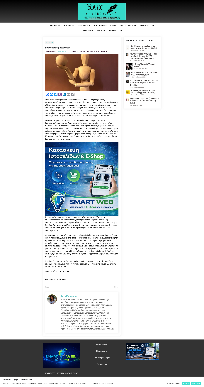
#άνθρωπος (91, 51)
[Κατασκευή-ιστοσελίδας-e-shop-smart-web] (81, 179)
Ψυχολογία (69, 25)
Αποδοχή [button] (186, 383)
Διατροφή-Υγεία (147, 25)
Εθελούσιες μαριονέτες (58, 47)
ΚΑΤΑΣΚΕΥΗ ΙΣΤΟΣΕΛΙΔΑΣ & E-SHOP (61, 373)
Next (116, 287)
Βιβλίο (113, 25)
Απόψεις (113, 30)
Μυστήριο (101, 30)
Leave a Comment (78, 51)
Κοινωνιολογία (83, 25)
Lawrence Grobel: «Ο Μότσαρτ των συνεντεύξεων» (144, 73)
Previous (48, 287)
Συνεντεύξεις (100, 25)
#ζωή (98, 51)
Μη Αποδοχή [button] (196, 383)
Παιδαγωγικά (87, 30)
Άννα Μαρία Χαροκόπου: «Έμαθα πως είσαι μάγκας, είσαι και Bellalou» (144, 82)
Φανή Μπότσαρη (64, 51)
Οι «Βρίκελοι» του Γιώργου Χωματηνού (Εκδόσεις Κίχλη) (144, 47)
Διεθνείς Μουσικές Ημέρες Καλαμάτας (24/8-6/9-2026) (143, 91)
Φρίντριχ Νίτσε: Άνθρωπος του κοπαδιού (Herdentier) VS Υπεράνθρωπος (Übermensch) (143, 56)
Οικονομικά (55, 25)
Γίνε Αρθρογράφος (102, 357)
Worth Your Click (128, 25)
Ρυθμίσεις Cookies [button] (173, 383)
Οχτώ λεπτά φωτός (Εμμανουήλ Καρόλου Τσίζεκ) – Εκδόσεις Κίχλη (144, 100)
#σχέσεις (105, 51)
